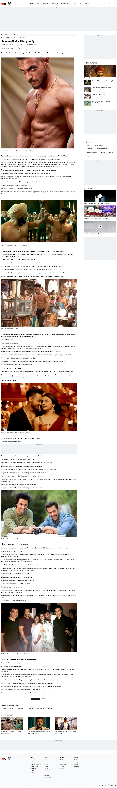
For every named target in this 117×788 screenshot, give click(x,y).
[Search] (110, 3)
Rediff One (32, 762)
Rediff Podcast (48, 777)
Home (32, 3)
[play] (100, 196)
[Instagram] (109, 785)
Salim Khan (90, 149)
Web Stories (88, 188)
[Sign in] (114, 3)
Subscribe (35, 699)
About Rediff (4, 785)
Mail (38, 3)
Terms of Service (35, 785)
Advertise (13, 785)
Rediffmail (32, 760)
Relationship (77, 766)
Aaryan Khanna (98, 145)
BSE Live (62, 760)
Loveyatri (30, 708)
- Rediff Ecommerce (34, 766)
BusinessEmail (65, 3)
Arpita (103, 152)
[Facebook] (105, 785)
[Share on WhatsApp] (99, 785)
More (86, 3)
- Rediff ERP (32, 773)
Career (76, 764)
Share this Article (8, 48)
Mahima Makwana (92, 152)
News (44, 3)
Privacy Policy (23, 785)
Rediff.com (72, 785)
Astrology (47, 775)
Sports (46, 766)
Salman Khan (40, 708)
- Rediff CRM (33, 770)
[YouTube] (112, 785)
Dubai (88, 156)
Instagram (20, 708)
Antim (88, 145)
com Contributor (102, 149)
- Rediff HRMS (33, 768)
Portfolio (62, 768)
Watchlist (62, 766)
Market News (63, 764)
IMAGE (50, 708)
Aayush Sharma (8, 708)
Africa (111, 152)
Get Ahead (47, 770)
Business (47, 762)
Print (44, 698)
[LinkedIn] (115, 785)
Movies (7, 37)
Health (76, 760)
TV (80, 3)
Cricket (46, 768)
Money (54, 3)
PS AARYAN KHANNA (7, 44)
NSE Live (62, 762)
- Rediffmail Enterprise (35, 764)
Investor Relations (47, 785)
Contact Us (59, 785)
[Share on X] (102, 785)
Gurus (75, 3)
